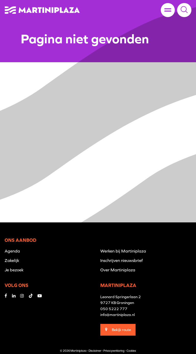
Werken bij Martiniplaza (123, 251)
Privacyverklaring (114, 350)
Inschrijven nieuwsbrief (121, 260)
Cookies (131, 350)
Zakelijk (12, 260)
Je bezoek (14, 270)
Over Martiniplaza (117, 270)
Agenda (12, 251)
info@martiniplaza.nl (117, 314)
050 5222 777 (113, 309)
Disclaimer (95, 350)
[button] (184, 10)
